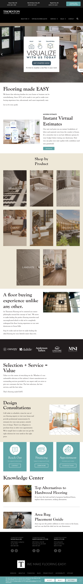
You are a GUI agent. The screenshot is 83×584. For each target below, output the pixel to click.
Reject (60, 580)
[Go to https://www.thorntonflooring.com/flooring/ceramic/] (68, 188)
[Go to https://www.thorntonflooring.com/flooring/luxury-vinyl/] (54, 267)
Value (62, 19)
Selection (24, 19)
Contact (71, 19)
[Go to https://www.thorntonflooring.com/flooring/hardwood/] (41, 228)
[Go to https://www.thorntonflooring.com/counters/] (41, 188)
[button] (28, 18)
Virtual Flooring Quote (39, 19)
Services (53, 19)
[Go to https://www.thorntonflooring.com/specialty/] (68, 228)
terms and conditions (31, 581)
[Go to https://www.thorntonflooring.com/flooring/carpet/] (15, 228)
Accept (49, 580)
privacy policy (17, 581)
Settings (71, 580)
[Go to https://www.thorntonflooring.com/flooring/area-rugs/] (15, 188)
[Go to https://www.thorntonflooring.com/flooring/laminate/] (28, 267)
